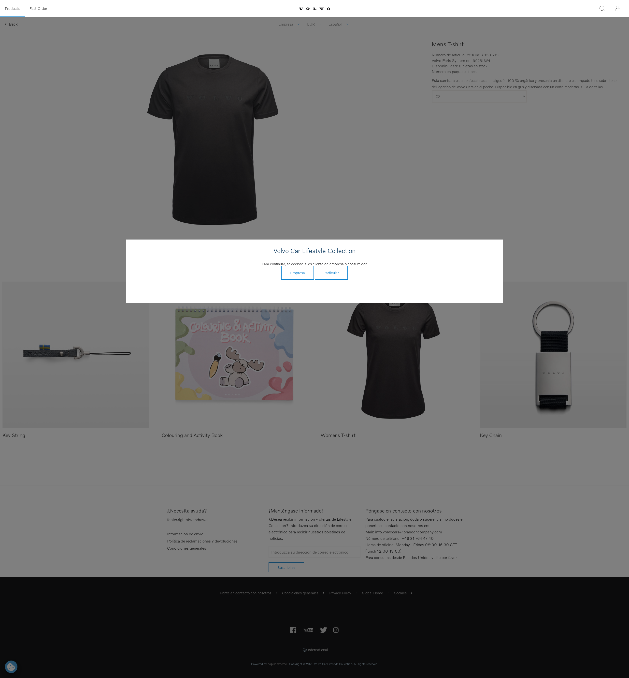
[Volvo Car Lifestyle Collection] (314, 8)
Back (13, 24)
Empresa (297, 273)
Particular (331, 273)
